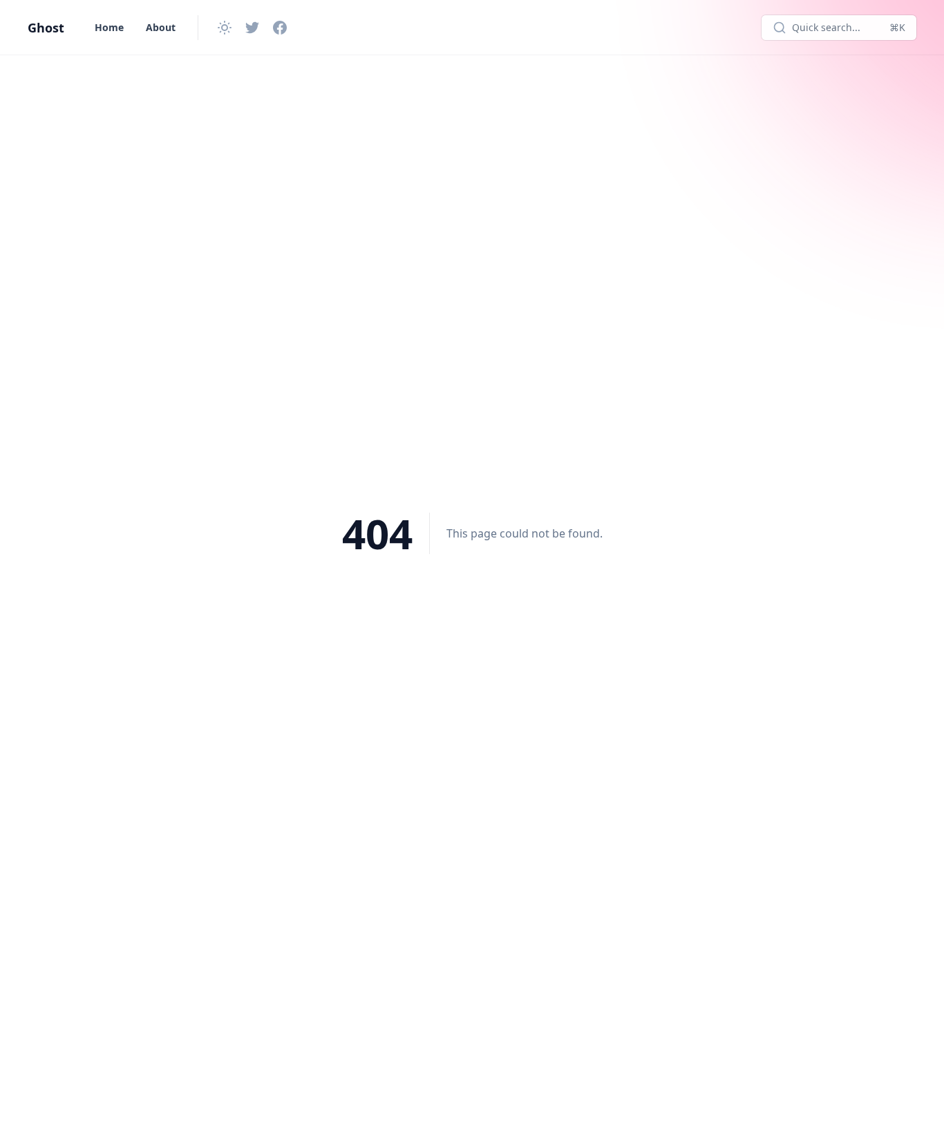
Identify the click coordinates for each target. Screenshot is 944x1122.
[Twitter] (252, 27)
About (161, 27)
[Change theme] (224, 27)
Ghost (46, 27)
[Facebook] (279, 27)
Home (109, 27)
